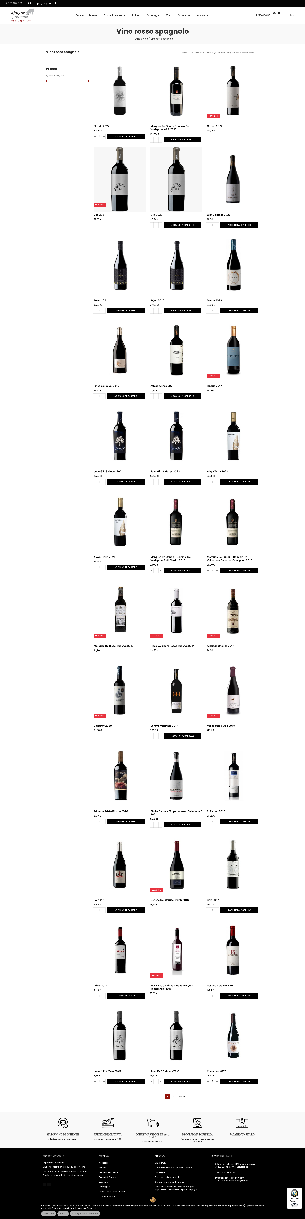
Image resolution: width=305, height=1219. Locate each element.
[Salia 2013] (120, 864)
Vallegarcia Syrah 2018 (221, 725)
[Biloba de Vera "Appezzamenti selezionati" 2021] (176, 776)
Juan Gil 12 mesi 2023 (107, 1071)
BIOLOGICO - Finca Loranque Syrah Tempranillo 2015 (171, 987)
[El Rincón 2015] (233, 776)
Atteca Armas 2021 (162, 385)
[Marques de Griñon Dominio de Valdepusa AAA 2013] (176, 91)
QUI (96, 1208)
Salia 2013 (100, 900)
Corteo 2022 (215, 126)
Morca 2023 (214, 300)
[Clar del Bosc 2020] (233, 179)
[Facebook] (44, 1184)
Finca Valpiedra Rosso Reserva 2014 (172, 645)
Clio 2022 (156, 214)
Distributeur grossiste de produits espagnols (64, 1175)
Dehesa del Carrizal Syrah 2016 (169, 900)
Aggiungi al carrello (126, 136)
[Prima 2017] (120, 950)
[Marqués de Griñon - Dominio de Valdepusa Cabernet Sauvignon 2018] (233, 522)
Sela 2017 (213, 900)
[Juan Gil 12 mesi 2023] (120, 1035)
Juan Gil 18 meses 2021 (108, 471)
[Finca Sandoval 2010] (120, 350)
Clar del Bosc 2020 (219, 214)
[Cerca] (282, 15)
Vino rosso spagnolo (62, 52)
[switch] (294, 1205)
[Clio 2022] (176, 179)
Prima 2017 (100, 985)
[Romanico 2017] (233, 1035)
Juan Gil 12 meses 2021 (165, 1071)
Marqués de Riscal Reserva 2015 (113, 645)
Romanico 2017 (216, 1071)
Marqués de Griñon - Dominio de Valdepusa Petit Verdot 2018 (170, 558)
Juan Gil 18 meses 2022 (165, 471)
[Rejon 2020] (176, 265)
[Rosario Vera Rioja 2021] (233, 950)
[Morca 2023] (233, 265)
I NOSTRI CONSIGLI (53, 1156)
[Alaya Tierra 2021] (120, 522)
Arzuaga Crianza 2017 (220, 645)
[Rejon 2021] (120, 265)
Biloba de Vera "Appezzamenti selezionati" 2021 (176, 813)
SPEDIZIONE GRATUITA (107, 1134)
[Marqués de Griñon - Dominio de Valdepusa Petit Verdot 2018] (176, 522)
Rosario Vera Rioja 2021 (221, 985)
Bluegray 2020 (103, 725)
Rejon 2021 (100, 300)
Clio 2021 (99, 214)
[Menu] (300, 1189)
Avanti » (182, 1096)
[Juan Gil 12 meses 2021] (176, 1035)
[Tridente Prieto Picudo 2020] (120, 776)
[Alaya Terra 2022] (233, 436)
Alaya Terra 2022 (217, 471)
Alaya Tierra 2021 (104, 557)
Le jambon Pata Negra (53, 1162)
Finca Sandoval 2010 (106, 385)
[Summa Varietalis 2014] (176, 690)
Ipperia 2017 (214, 385)
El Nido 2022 (101, 126)
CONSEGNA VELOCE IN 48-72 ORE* (152, 1136)
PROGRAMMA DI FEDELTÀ (197, 1134)
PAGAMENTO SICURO (242, 1134)
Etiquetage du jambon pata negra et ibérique (65, 1171)
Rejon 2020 (157, 300)
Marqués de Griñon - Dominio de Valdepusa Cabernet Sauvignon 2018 (229, 558)
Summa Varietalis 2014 (164, 725)
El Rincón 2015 (216, 811)
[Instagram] (49, 1184)
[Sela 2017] (233, 864)
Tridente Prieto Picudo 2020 (111, 811)
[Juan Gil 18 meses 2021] (120, 436)
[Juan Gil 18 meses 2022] (176, 436)
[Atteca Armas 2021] (176, 350)
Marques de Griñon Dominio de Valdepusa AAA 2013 (169, 127)
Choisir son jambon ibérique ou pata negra (64, 1167)
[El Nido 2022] (120, 91)
